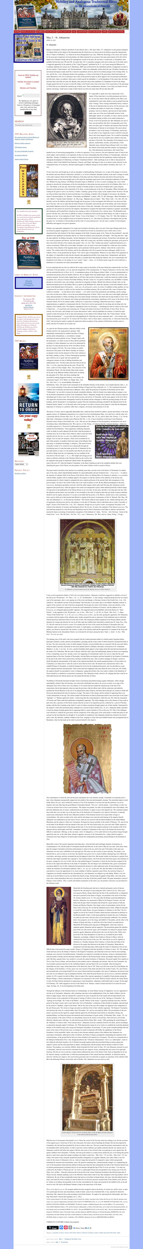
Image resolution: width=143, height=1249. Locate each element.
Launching (82, 31)
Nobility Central (116, 31)
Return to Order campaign (22, 143)
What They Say (64, 31)
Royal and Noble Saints (110, 1233)
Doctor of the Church (70, 1233)
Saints (118, 1233)
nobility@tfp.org (29, 307)
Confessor (61, 1233)
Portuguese (29, 284)
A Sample (40, 31)
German (28, 282)
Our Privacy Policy (20, 473)
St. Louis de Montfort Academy (24, 151)
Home (17, 31)
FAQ (74, 31)
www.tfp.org (28, 305)
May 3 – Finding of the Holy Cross (70, 1239)
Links (104, 31)
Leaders (96, 1233)
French (29, 280)
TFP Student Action (21, 147)
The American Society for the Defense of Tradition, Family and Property (27, 138)
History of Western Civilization (85, 1233)
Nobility (101, 1233)
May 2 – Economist (62, 1242)
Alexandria (55, 1233)
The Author (51, 31)
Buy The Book (94, 31)
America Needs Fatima (21, 159)
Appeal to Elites (28, 31)
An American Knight (21, 155)
